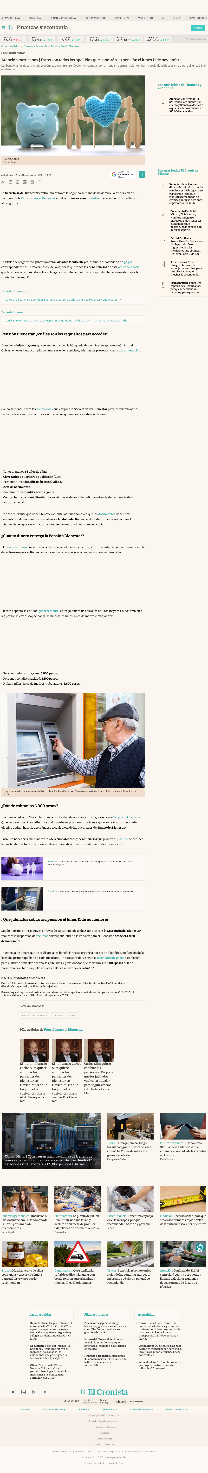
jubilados (93, 198)
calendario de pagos (110, 958)
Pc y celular (122, 18)
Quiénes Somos (109, 1409)
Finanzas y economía (63, 18)
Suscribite (83, 1409)
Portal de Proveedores (141, 1409)
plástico (122, 839)
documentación (129, 350)
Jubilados (58, 1015)
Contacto (25, 1409)
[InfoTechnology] (137, 1401)
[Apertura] (71, 1402)
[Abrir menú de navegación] (4, 27)
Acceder (198, 27)
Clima (176, 18)
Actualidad (35, 18)
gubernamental (48, 611)
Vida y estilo (145, 18)
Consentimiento (104, 1438)
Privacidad (104, 1433)
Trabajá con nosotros (176, 1409)
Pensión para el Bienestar (65, 46)
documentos (106, 514)
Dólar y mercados (95, 18)
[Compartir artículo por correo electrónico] (32, 182)
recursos (42, 936)
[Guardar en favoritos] (142, 174)
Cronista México (10, 46)
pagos (128, 262)
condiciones (45, 409)
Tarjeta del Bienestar (127, 817)
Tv (163, 18)
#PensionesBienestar (23, 977)
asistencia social (129, 267)
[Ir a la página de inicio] (10, 27)
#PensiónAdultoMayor (112, 983)
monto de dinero (16, 547)
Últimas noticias (10, 18)
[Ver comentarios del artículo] (39, 182)
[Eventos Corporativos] (90, 1401)
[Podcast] (119, 1402)
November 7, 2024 (57, 995)
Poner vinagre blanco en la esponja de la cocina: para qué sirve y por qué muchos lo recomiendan (186, 268)
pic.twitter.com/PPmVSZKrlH (118, 992)
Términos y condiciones (104, 1427)
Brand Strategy (198, 18)
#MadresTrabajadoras (45, 986)
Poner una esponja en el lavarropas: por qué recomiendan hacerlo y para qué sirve (186, 287)
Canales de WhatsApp (54, 1409)
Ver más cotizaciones (196, 39)
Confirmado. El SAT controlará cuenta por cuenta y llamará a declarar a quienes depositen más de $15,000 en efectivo (186, 105)
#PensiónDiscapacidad (14, 986)
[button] (200, 1247)
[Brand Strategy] (104, 1401)
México (72, 1015)
